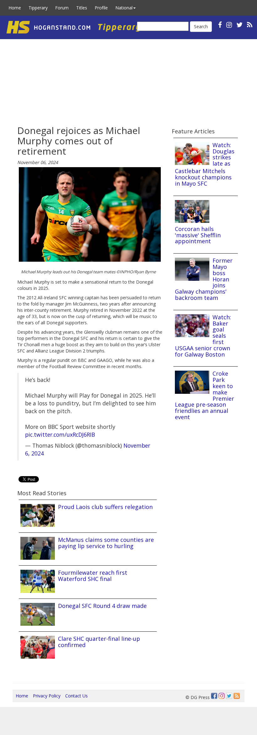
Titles (81, 8)
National (124, 8)
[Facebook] (214, 696)
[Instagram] (221, 696)
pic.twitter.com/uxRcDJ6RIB (60, 434)
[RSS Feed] (236, 696)
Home (14, 8)
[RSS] (249, 24)
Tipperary (38, 8)
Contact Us (76, 696)
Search (201, 26)
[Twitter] (229, 696)
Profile (101, 8)
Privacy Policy (46, 696)
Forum (62, 8)
